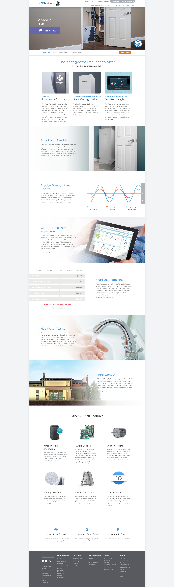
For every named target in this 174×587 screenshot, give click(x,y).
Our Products (77, 555)
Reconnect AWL (109, 569)
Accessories (77, 53)
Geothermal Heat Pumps (78, 559)
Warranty (44, 571)
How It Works (61, 559)
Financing (60, 563)
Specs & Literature (61, 53)
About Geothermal (63, 555)
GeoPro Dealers (93, 562)
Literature (76, 566)
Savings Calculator (127, 1)
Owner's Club (108, 559)
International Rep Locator (125, 568)
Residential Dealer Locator (125, 561)
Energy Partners (46, 575)
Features (46, 53)
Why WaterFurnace (94, 555)
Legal (121, 576)
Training (44, 568)
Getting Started (61, 561)
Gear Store (45, 578)
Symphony (52, 452)
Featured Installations (61, 571)
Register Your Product (108, 561)
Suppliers (122, 574)
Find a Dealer (115, 1)
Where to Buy (125, 52)
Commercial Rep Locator (125, 565)
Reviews (59, 568)
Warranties (91, 564)
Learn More (44, 253)
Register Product (103, 1)
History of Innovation (91, 559)
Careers (44, 580)
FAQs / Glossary (124, 559)
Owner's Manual (109, 567)
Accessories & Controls (77, 562)
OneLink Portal (46, 566)
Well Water (60, 577)
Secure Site (45, 573)
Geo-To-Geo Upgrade (60, 574)
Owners (106, 555)
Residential (89, 1)
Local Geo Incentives (63, 566)
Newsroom (123, 571)
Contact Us (45, 582)
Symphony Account (110, 564)
